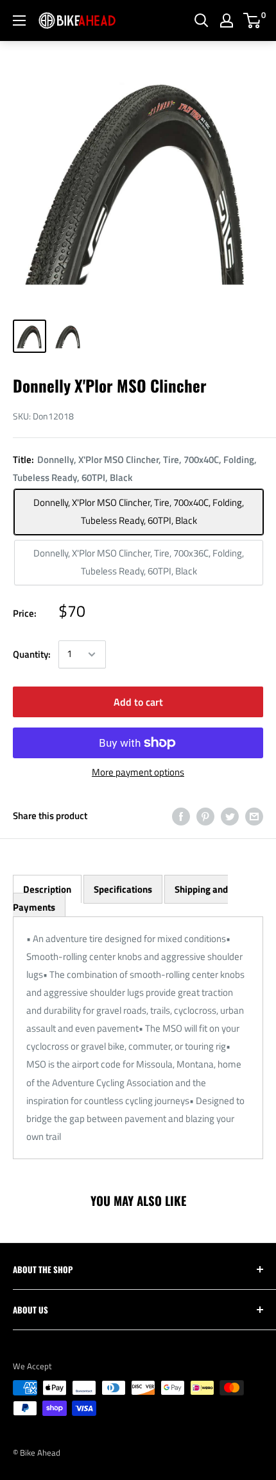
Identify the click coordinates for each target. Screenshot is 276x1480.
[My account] (226, 20)
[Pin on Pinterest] (205, 816)
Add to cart (138, 702)
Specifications (123, 889)
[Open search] (201, 20)
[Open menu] (19, 20)
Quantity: (32, 654)
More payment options (138, 772)
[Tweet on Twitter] (230, 816)
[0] (253, 20)
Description (47, 889)
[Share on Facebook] (181, 816)
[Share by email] (254, 816)
